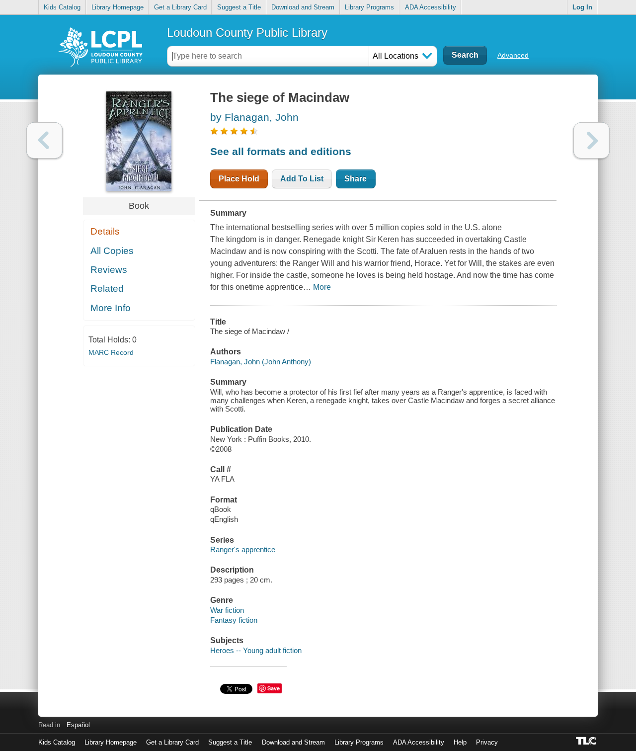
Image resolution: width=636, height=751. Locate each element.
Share (355, 178)
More (322, 287)
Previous (44, 140)
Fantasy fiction (233, 620)
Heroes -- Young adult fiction (256, 650)
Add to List (301, 178)
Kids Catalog (62, 7)
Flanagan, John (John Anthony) (260, 361)
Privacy (487, 742)
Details (105, 231)
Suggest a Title (239, 7)
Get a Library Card (180, 7)
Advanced (513, 55)
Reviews (108, 269)
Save (273, 688)
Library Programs (369, 7)
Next (591, 140)
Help (460, 742)
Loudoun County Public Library (247, 32)
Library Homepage (117, 7)
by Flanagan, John (254, 117)
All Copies (112, 251)
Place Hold (239, 178)
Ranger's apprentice (242, 549)
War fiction (227, 610)
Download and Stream (302, 7)
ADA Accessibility (430, 7)
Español (78, 725)
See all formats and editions (280, 151)
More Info (110, 308)
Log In (582, 7)
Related (107, 288)
